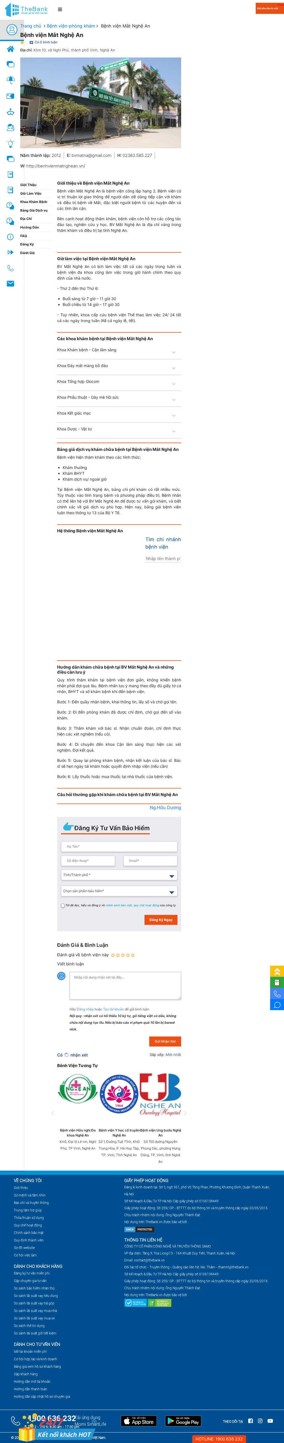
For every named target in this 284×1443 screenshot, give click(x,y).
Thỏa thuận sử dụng (29, 1218)
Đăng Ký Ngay (161, 920)
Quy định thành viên (29, 1240)
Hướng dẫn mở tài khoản (32, 1382)
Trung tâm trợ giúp (28, 1210)
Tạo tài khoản (114, 1009)
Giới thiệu (21, 1188)
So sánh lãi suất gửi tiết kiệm (35, 1333)
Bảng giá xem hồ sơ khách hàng (37, 1367)
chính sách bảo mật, (120, 905)
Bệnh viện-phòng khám (71, 26)
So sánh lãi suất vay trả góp (34, 1303)
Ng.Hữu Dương (165, 807)
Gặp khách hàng (26, 1374)
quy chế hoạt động (147, 905)
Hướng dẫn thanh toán (30, 1389)
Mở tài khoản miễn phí (30, 1352)
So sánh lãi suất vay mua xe (34, 1318)
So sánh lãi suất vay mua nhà (35, 1311)
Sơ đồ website (24, 1248)
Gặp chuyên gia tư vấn (30, 1281)
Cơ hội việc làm (25, 1255)
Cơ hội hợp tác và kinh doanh (35, 1359)
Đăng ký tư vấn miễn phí (32, 1273)
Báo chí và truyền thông (31, 1203)
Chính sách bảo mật (29, 1233)
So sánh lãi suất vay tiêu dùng (36, 1296)
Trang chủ (30, 26)
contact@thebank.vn (149, 1260)
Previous (53, 1119)
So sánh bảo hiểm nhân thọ (34, 1288)
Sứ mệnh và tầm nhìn (29, 1195)
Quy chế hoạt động (28, 1225)
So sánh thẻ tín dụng (29, 1326)
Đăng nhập (86, 1009)
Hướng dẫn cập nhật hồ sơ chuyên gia (42, 1397)
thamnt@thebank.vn (233, 1267)
